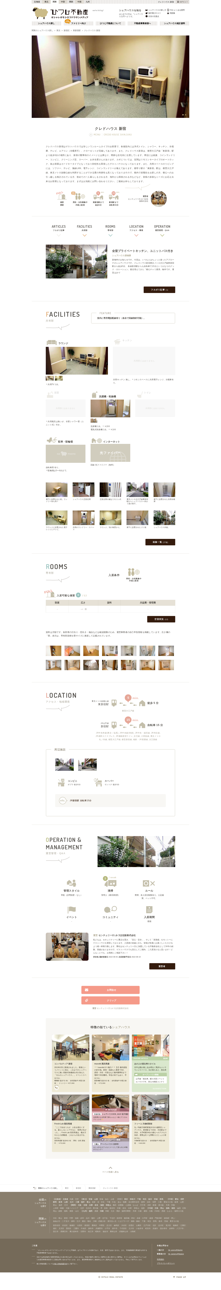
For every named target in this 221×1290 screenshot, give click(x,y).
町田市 (148, 1228)
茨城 (156, 1199)
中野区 (102, 1225)
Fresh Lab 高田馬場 (63, 1124)
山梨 (66, 1202)
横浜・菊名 (86, 1221)
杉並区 (65, 1225)
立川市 (131, 1228)
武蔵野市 (99, 1228)
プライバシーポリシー (166, 1263)
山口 (179, 1208)
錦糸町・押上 (169, 1218)
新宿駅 (105, 726)
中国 (79, 2)
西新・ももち (167, 1211)
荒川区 (168, 1225)
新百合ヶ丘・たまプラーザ (118, 1221)
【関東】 (119, 1199)
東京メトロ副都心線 (100, 701)
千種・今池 (111, 1202)
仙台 (107, 1199)
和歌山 (108, 1205)
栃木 (150, 1199)
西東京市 (64, 1231)
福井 (83, 1202)
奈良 (96, 1205)
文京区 (61, 1228)
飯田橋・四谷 (129, 1218)
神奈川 (132, 1199)
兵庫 (91, 1205)
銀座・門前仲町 (155, 1218)
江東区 (183, 1225)
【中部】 (170, 1199)
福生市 (105, 1231)
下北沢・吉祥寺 (116, 1218)
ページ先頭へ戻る (110, 1172)
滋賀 (102, 1205)
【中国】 (150, 1208)
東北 (46, 2)
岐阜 (60, 1202)
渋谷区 (124, 1225)
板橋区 (72, 1225)
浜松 (148, 1202)
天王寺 (142, 1205)
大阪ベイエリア (72, 1208)
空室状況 (161, 619)
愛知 (176, 1199)
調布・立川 (75, 1221)
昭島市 (98, 1231)
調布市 (91, 1228)
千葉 (139, 1199)
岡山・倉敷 (57, 1211)
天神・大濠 (137, 1211)
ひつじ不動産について (110, 23)
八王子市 (180, 1228)
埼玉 (144, 1199)
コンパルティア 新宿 (63, 1064)
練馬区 (116, 1225)
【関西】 (73, 1205)
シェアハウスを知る (130, 10)
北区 (154, 1225)
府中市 (114, 1228)
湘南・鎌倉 (135, 1221)
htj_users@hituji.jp (175, 1250)
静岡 (55, 1202)
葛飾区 (175, 1225)
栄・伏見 (101, 1202)
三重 (77, 1202)
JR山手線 (105, 723)
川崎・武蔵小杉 (99, 1221)
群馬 (161, 1199)
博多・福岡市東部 (123, 1211)
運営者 (162, 966)
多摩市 (172, 1228)
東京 (58, 30)
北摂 (82, 1208)
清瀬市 (155, 1228)
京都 (85, 1205)
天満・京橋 (170, 1205)
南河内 (112, 1208)
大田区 (79, 1225)
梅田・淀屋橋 (118, 1205)
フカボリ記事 (159, 289)
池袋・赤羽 (79, 1218)
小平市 (107, 1228)
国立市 (55, 1231)
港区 (55, 1228)
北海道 (37, 2)
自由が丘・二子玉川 (61, 1221)
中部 (63, 2)
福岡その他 (178, 1211)
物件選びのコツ (154, 13)
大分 (96, 1211)
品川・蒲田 (90, 1218)
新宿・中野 (68, 1218)
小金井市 (139, 1228)
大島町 (133, 1231)
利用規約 (160, 1259)
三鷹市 (76, 1228)
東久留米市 (74, 1231)
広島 (156, 1208)
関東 (55, 2)
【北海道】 (57, 1199)
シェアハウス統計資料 (174, 23)
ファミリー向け (78, 23)
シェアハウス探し (46, 23)
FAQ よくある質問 (177, 10)
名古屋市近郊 (133, 1202)
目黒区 (131, 1225)
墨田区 (68, 1228)
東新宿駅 (77, 30)
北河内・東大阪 (92, 1208)
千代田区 (123, 1228)
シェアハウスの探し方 (157, 10)
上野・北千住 (102, 1218)
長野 (182, 1199)
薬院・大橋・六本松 (152, 1211)
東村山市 (113, 1231)
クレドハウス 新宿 (92, 30)
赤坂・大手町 (142, 1218)
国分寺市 (163, 1228)
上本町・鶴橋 (58, 1208)
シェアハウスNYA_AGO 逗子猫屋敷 (111, 1114)
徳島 (168, 1208)
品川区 (161, 1225)
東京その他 (174, 1221)
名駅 (93, 1202)
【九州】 (84, 1211)
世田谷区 (56, 1225)
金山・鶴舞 (122, 1202)
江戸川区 (147, 1225)
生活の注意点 (153, 16)
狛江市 (90, 1231)
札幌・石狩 (74, 1199)
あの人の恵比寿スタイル (145, 1064)
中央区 (83, 1228)
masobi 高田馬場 (101, 1064)
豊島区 (94, 1225)
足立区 (109, 1225)
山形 (96, 1199)
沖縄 (102, 1211)
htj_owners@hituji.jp (176, 1254)
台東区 (138, 1225)
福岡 (90, 1211)
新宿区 (67, 30)
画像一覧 (160, 542)
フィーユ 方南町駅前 (143, 1124)
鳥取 (173, 1208)
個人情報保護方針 (60, 1264)
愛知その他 (168, 1202)
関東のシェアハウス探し (42, 30)
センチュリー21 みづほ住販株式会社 (117, 935)
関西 (71, 2)
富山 (88, 1202)
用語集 (172, 13)
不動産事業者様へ (142, 23)
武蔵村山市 (123, 1231)
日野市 (83, 1231)
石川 (71, 1202)
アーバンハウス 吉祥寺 (106, 1144)
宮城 (90, 1199)
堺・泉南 (104, 1208)
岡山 (162, 1208)
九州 (88, 2)
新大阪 (161, 1205)
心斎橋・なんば (132, 1205)
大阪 (79, 1205)
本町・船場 (151, 1205)
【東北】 (84, 1199)
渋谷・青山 (57, 1218)
